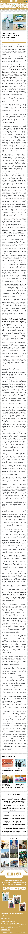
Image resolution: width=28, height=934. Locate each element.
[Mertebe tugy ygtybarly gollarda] (5, 862)
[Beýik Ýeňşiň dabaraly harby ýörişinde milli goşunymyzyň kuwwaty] (23, 853)
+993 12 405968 (4, 917)
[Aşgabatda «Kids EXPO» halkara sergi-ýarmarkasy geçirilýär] (20, 779)
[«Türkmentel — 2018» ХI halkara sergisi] (5, 844)
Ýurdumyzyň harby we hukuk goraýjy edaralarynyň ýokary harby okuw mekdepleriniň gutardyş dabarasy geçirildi (14, 817)
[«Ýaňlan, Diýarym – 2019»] (23, 862)
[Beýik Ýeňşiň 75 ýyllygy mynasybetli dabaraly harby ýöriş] (14, 853)
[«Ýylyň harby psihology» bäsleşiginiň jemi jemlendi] (23, 844)
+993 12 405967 (4, 915)
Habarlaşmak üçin (5, 929)
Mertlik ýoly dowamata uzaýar (14, 812)
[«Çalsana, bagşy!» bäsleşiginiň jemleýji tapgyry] (7, 763)
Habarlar (18, 40)
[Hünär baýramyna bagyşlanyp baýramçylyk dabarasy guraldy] (14, 844)
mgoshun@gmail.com (6, 918)
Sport (14, 40)
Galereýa (14, 838)
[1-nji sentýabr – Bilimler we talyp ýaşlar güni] (5, 853)
